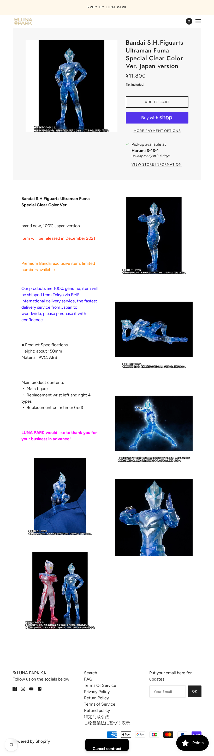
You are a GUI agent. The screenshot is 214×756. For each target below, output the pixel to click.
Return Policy (96, 697)
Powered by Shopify (31, 741)
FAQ (88, 679)
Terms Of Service (100, 685)
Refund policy (97, 710)
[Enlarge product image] (71, 86)
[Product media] (60, 496)
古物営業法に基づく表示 (107, 722)
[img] (14, 688)
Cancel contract (107, 748)
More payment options (157, 131)
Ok (194, 691)
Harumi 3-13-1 (145, 150)
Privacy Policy (97, 691)
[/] (23, 21)
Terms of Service (99, 704)
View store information (157, 164)
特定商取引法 (96, 716)
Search (90, 672)
